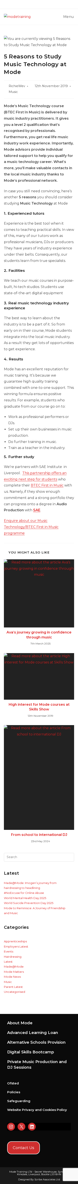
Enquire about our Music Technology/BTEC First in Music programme (31, 527)
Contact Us (23, 1147)
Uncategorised (14, 991)
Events (8, 951)
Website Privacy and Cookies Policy (37, 1110)
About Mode (19, 1023)
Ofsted (13, 1083)
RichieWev (17, 86)
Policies (13, 1092)
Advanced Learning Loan (32, 1032)
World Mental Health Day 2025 (25, 898)
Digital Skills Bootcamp (30, 1052)
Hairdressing (12, 956)
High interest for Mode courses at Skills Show (39, 706)
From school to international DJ (39, 835)
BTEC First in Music (47, 485)
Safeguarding (18, 1101)
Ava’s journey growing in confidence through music (39, 634)
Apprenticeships (15, 941)
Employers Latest (16, 946)
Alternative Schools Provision (36, 1042)
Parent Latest (13, 986)
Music (13, 92)
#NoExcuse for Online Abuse (24, 893)
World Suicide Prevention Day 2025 (28, 903)
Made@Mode (14, 966)
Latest (8, 961)
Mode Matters (14, 971)
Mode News (12, 976)
